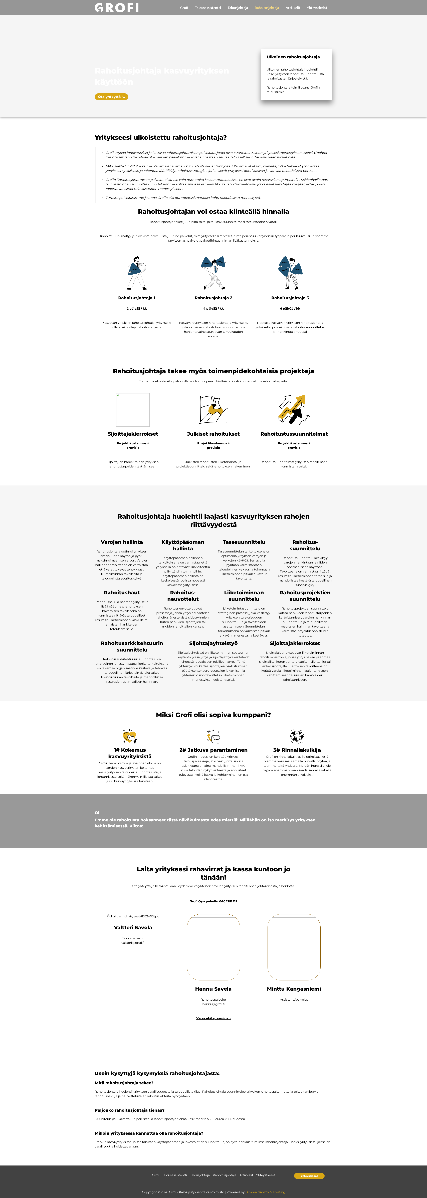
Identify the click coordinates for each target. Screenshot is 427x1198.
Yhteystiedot (317, 8)
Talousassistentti (208, 8)
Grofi (184, 8)
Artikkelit (293, 8)
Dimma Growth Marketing (265, 1192)
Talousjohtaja (238, 8)
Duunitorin (103, 1119)
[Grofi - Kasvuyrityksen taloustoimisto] (116, 7)
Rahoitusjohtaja (267, 8)
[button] (309, 1176)
